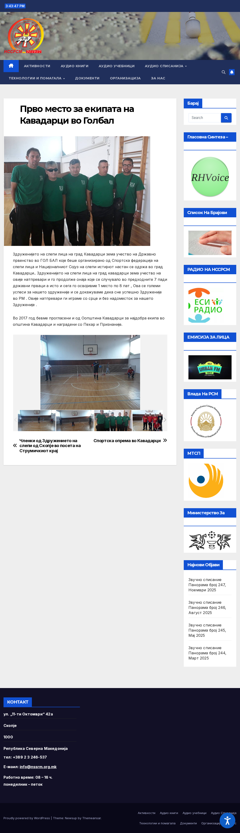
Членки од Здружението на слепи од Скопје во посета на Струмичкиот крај (50, 445)
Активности (37, 66)
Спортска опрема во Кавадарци (127, 440)
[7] (113, 420)
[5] (75, 420)
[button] (223, 72)
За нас (158, 78)
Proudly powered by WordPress (27, 818)
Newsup (71, 818)
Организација (125, 78)
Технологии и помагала (36, 78)
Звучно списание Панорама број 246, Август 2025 (207, 607)
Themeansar (91, 818)
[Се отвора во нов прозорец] (206, 304)
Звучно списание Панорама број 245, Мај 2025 (207, 630)
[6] (37, 420)
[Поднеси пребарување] (226, 117)
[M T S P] (206, 480)
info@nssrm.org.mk (38, 766)
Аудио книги (75, 66)
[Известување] (232, 72)
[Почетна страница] (11, 66)
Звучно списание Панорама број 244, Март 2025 (207, 652)
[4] (151, 420)
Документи (87, 78)
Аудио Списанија (164, 66)
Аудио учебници (117, 66)
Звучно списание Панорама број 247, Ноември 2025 (207, 584)
